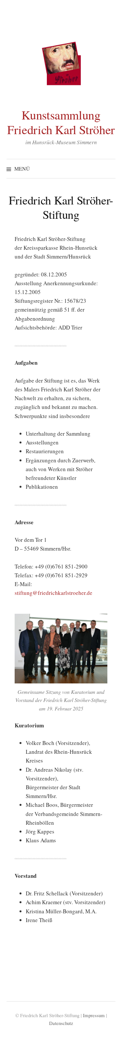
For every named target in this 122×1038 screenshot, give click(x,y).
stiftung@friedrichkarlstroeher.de (53, 592)
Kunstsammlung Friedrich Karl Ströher (61, 122)
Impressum (94, 1015)
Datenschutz (61, 1023)
